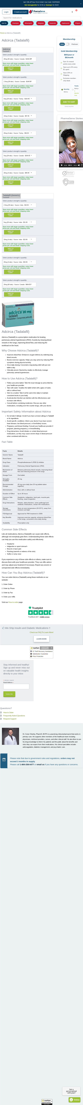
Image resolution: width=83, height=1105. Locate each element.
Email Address (8, 682)
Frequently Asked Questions (14, 716)
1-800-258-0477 (27, 764)
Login (6, 12)
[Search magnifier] (78, 19)
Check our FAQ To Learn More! (41, 632)
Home (2, 33)
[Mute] (79, 165)
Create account (20, 12)
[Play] (62, 165)
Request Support (9, 719)
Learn (41, 639)
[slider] (70, 165)
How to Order (8, 712)
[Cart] (75, 12)
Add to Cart (11, 68)
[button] (47, 1102)
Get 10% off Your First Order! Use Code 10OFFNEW (41, 2)
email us (40, 764)
